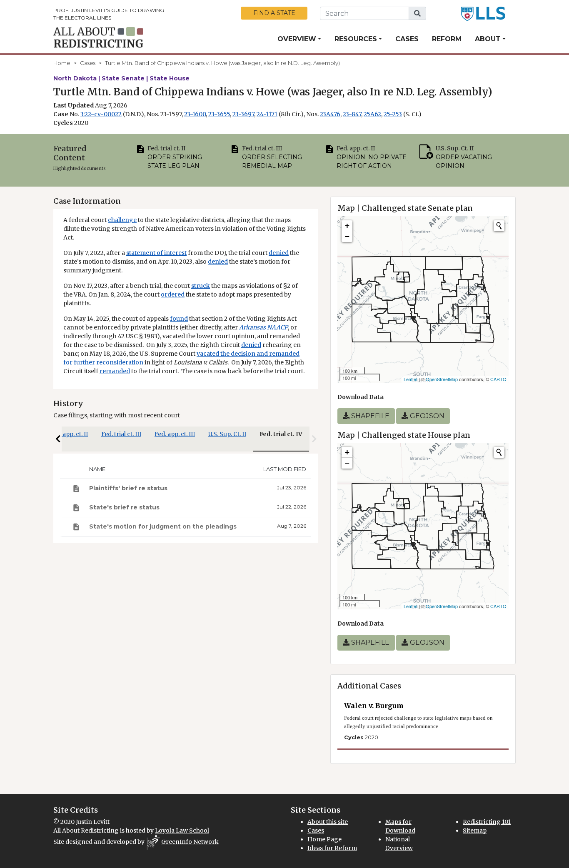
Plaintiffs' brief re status (128, 488)
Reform (447, 39)
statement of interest (156, 253)
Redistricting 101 (487, 822)
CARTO (498, 379)
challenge (122, 220)
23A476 (330, 114)
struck (200, 285)
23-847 (352, 114)
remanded (115, 371)
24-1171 (267, 114)
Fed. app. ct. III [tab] (175, 434)
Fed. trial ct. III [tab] (121, 434)
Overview (296, 39)
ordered (173, 294)
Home (61, 63)
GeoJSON (426, 416)
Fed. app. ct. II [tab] (69, 434)
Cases (407, 39)
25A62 (372, 114)
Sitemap (475, 830)
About (488, 39)
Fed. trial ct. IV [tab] (281, 434)
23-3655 (219, 114)
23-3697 (243, 114)
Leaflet (410, 379)
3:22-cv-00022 (101, 114)
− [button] (347, 236)
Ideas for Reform (332, 848)
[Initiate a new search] (499, 225)
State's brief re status (124, 507)
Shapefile (369, 416)
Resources (355, 39)
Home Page (324, 839)
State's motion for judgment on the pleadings (163, 526)
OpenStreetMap (442, 379)
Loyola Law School (182, 830)
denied (279, 253)
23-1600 (195, 114)
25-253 (393, 114)
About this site (327, 822)
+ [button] (347, 225)
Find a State (274, 13)
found (179, 318)
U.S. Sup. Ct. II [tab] (227, 434)
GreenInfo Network (190, 842)
